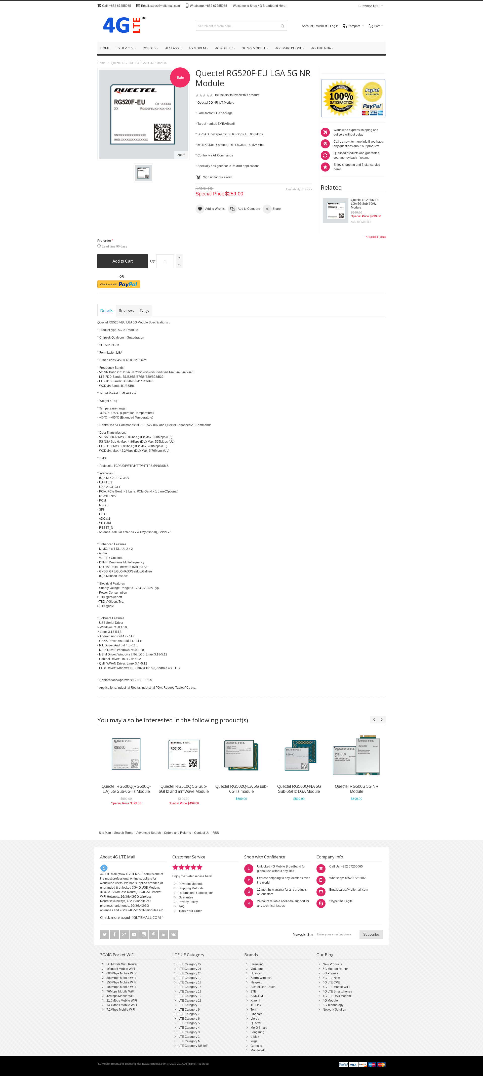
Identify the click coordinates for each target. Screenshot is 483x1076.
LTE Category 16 (190, 987)
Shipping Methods (191, 888)
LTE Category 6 (189, 1018)
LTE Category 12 (190, 996)
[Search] (282, 26)
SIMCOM (257, 996)
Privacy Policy (188, 902)
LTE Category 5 (189, 1023)
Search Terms (123, 833)
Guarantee (186, 897)
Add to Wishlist (361, 222)
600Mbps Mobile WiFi (121, 973)
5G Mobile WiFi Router (121, 964)
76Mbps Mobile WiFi (120, 991)
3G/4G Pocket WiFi (117, 955)
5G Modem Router (335, 969)
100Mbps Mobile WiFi (121, 987)
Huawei (256, 973)
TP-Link (256, 1005)
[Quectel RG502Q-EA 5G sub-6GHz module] (241, 755)
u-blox (255, 1037)
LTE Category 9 (189, 1009)
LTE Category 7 (189, 1014)
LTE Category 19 (190, 978)
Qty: (152, 261)
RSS (216, 833)
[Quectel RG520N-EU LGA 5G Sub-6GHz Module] (335, 210)
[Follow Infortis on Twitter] (105, 934)
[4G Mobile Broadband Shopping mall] (122, 26)
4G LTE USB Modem (337, 996)
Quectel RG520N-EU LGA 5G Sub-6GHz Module (365, 203)
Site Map (105, 833)
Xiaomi (255, 1000)
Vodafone (257, 969)
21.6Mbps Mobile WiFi (121, 1000)
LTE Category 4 (189, 1027)
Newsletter (303, 934)
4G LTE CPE (331, 982)
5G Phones (330, 973)
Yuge (254, 1041)
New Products (332, 964)
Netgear (256, 982)
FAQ (181, 906)
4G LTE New (331, 978)
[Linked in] (164, 934)
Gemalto (256, 1046)
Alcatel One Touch (263, 987)
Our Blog (325, 955)
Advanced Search (148, 833)
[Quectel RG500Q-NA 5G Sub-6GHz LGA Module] (299, 755)
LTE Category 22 (190, 964)
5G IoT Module (128, 330)
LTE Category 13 (190, 991)
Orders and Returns (177, 833)
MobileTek (258, 1050)
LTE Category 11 (190, 1000)
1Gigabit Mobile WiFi (120, 969)
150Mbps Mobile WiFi (121, 982)
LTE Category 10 (190, 1005)
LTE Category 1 (189, 1037)
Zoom (181, 155)
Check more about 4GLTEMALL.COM (130, 917)
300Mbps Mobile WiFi (121, 978)
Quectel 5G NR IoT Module (215, 102)
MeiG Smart (259, 1027)
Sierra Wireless (261, 978)
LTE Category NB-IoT (193, 1046)
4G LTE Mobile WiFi (336, 987)
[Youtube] (134, 934)
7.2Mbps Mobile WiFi (120, 1009)
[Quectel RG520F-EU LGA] (143, 172)
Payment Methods (191, 884)
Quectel (256, 1023)
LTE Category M (189, 1041)
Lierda (255, 1018)
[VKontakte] (173, 934)
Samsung (257, 964)
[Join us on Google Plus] (125, 934)
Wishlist (321, 26)
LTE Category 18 (190, 982)
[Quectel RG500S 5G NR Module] (356, 755)
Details (106, 310)
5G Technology (333, 1005)
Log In (334, 26)
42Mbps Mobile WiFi (120, 996)
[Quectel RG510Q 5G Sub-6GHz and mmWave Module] (183, 755)
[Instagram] (144, 934)
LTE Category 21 (190, 969)
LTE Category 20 (190, 973)
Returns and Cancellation (196, 893)
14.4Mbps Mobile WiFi (121, 1005)
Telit (253, 1009)
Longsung (257, 1032)
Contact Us (201, 833)
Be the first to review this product (237, 95)
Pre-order (104, 240)
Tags (144, 310)
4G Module (330, 1000)
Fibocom (256, 1014)
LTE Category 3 (189, 1032)
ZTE (253, 991)
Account (307, 26)
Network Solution (334, 1009)
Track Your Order (190, 911)
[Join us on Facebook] (115, 934)
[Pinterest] (154, 934)
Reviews (126, 310)
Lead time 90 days (114, 246)
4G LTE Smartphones (337, 991)
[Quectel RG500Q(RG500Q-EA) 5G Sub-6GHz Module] (126, 755)
